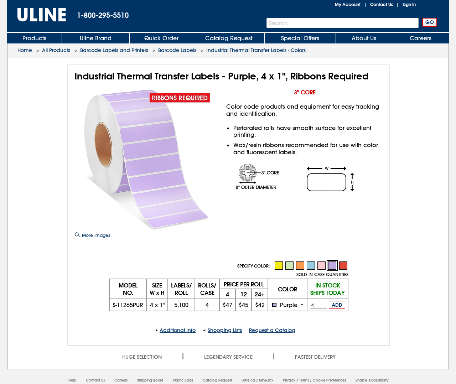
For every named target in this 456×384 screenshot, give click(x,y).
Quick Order (161, 38)
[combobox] (287, 305)
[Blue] (310, 265)
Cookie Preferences (329, 380)
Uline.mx (266, 380)
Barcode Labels (177, 50)
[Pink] (321, 265)
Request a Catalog (272, 330)
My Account (348, 4)
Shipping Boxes (150, 380)
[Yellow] (278, 265)
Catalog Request (228, 38)
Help (72, 380)
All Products (56, 50)
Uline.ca (248, 380)
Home (24, 50)
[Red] (343, 265)
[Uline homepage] (36, 15)
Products (34, 38)
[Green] (289, 265)
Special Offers (300, 38)
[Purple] (332, 265)
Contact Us (381, 4)
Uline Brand (96, 38)
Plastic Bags (183, 380)
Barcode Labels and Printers (114, 50)
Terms (304, 380)
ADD (337, 305)
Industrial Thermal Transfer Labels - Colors (256, 50)
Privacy (289, 380)
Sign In (409, 4)
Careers (420, 38)
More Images (95, 235)
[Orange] (300, 265)
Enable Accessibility (372, 380)
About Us (364, 38)
